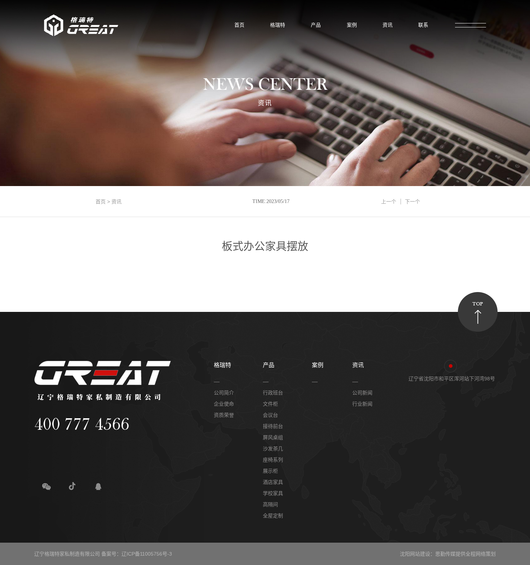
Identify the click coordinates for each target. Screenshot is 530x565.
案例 (350, 25)
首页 (237, 25)
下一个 (412, 201)
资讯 (386, 25)
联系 (421, 25)
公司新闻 (362, 393)
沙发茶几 (273, 448)
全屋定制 (273, 515)
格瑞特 (275, 25)
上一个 (388, 201)
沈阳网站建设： (417, 554)
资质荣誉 (224, 415)
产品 (314, 25)
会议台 (270, 415)
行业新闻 (362, 404)
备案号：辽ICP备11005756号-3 (136, 554)
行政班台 (273, 393)
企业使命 (224, 404)
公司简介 (224, 393)
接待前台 (273, 426)
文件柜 (270, 404)
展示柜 (270, 471)
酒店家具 (273, 482)
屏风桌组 (273, 437)
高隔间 (270, 504)
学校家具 (273, 493)
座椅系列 (273, 460)
